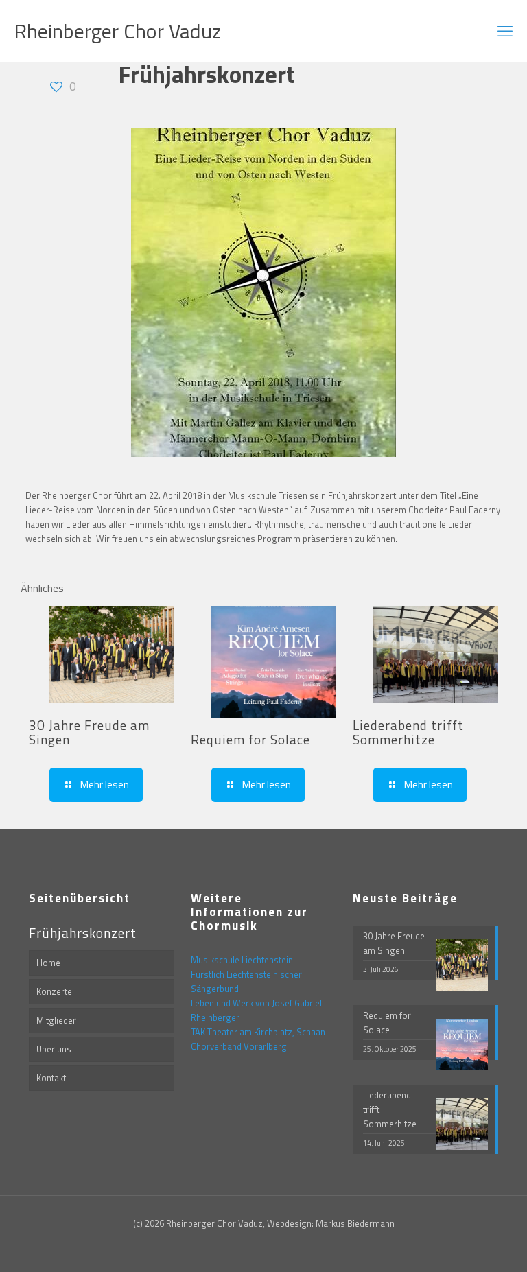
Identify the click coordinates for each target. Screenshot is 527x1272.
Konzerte (54, 991)
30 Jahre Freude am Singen (89, 732)
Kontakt (51, 1078)
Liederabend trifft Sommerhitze (408, 732)
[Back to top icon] (461, 1243)
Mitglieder (56, 1020)
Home (48, 962)
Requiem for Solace (250, 739)
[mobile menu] (505, 31)
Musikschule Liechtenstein (242, 960)
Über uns (53, 1049)
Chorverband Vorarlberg (239, 1046)
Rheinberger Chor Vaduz (117, 31)
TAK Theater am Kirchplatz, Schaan (258, 1032)
